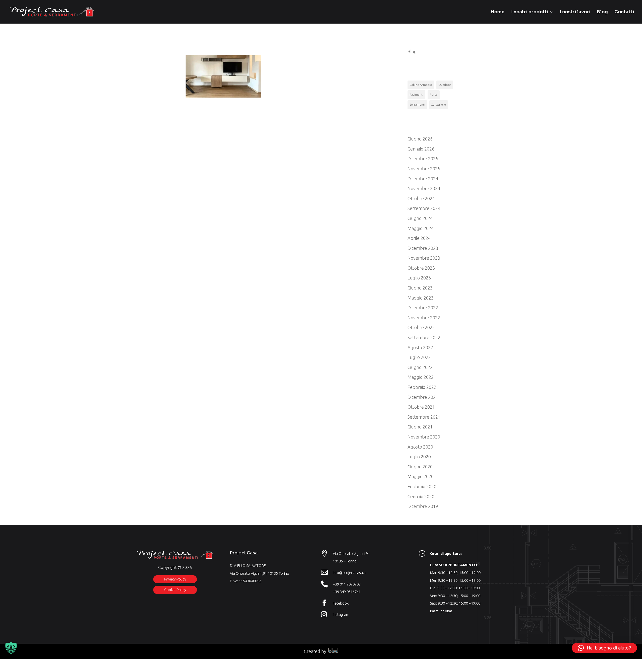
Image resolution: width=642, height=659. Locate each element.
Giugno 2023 (420, 287)
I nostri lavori (575, 12)
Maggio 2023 (421, 297)
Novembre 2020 (424, 436)
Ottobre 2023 (421, 267)
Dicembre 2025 (423, 158)
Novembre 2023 (424, 257)
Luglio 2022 (419, 357)
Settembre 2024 (424, 208)
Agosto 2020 (420, 446)
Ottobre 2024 (421, 198)
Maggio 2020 (421, 476)
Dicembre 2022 (423, 307)
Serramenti (417, 104)
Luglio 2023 (419, 277)
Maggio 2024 (421, 228)
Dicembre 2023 (423, 248)
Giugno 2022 (420, 367)
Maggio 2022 (421, 377)
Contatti (624, 12)
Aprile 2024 (419, 238)
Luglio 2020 (419, 456)
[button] (11, 648)
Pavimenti (416, 94)
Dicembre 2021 (423, 397)
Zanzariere (438, 104)
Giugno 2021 (420, 426)
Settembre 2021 (424, 416)
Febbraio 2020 (422, 486)
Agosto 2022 (420, 347)
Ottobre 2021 (421, 406)
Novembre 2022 (424, 317)
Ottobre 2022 (421, 327)
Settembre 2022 (424, 337)
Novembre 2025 (424, 168)
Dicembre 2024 (423, 178)
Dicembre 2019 (423, 506)
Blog (602, 12)
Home (498, 12)
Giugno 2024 (420, 218)
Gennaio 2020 (421, 496)
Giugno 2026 (420, 138)
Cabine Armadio (421, 84)
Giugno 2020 (420, 466)
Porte (434, 94)
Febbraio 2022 (422, 387)
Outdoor (444, 84)
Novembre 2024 (424, 188)
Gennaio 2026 (421, 148)
